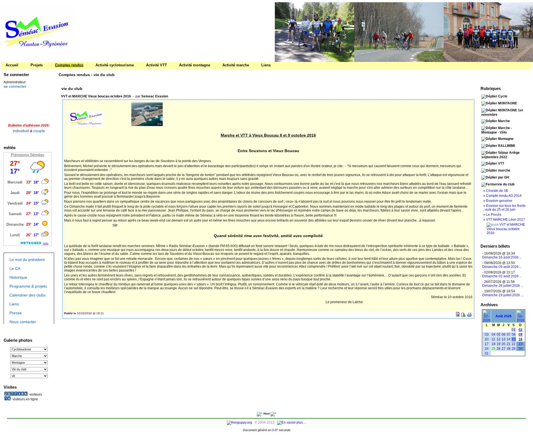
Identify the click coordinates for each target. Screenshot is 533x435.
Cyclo (502, 96)
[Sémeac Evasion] (36, 60)
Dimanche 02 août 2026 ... (502, 276)
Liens (14, 304)
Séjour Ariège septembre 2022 (500, 155)
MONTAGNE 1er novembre (502, 112)
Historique (18, 277)
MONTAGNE (507, 103)
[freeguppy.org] (240, 422)
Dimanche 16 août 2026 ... (502, 257)
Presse (15, 313)
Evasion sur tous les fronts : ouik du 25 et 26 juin (504, 208)
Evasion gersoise (499, 201)
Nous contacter (22, 322)
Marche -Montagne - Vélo (496, 130)
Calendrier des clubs (27, 295)
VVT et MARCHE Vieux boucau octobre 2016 (506, 229)
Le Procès (493, 215)
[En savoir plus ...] (292, 422)
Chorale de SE (497, 191)
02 (520, 330)
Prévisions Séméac (27, 154)
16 (520, 339)
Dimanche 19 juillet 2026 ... (502, 295)
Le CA (14, 268)
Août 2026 (504, 316)
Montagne (506, 139)
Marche (504, 121)
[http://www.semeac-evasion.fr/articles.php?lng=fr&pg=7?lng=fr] (404, 32)
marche (504, 170)
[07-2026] (487, 320)
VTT (501, 163)
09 (520, 334)
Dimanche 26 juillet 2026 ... (502, 286)
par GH (503, 177)
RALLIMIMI (506, 146)
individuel (21, 131)
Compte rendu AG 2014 (504, 196)
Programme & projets (28, 286)
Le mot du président (27, 259)
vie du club (505, 184)
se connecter (15, 86)
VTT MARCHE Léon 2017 (505, 220)
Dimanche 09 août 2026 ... (502, 267)
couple (39, 131)
